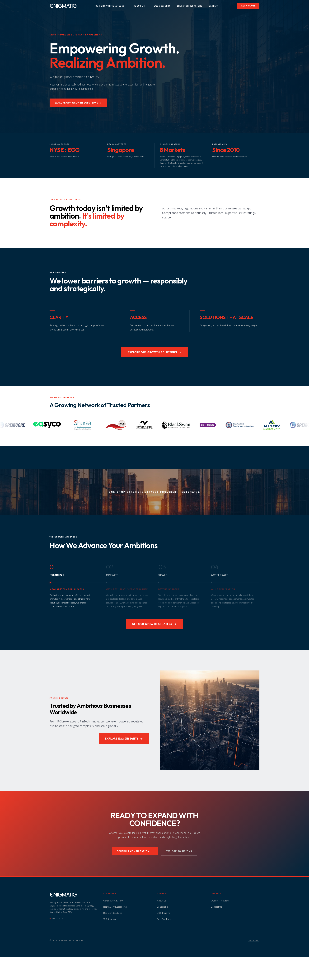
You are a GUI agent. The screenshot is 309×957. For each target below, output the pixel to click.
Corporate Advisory (113, 900)
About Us (139, 6)
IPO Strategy (109, 919)
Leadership (162, 906)
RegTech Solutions (112, 912)
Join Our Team (164, 919)
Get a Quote (248, 6)
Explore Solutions (179, 851)
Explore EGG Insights (122, 738)
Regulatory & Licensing (115, 906)
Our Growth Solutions (110, 6)
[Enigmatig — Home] (63, 6)
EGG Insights (162, 6)
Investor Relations (189, 6)
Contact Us (216, 906)
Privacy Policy (253, 940)
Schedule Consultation (133, 851)
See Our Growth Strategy (152, 624)
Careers (214, 6)
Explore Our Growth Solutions (76, 102)
